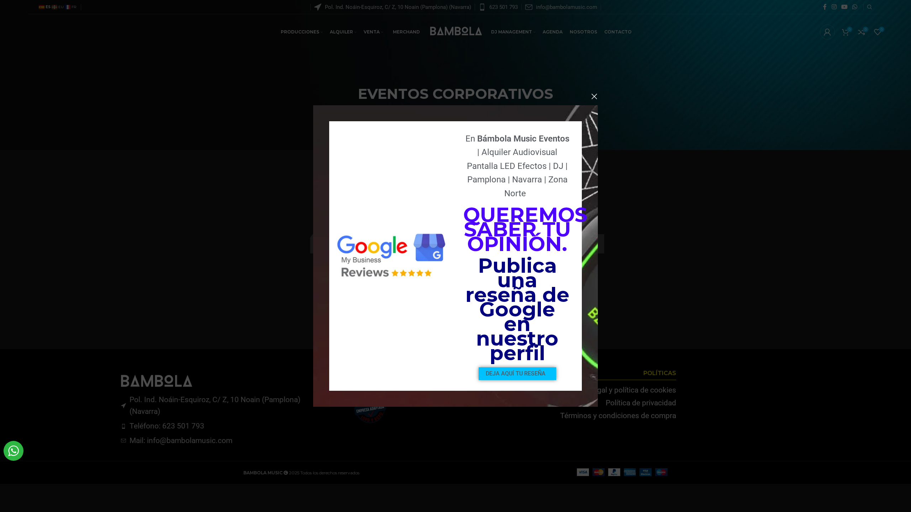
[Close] (594, 96)
